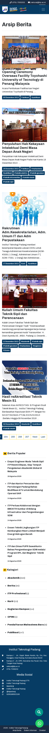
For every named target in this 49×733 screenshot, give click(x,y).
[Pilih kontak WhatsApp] (39, 723)
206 (20, 437)
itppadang (10, 686)
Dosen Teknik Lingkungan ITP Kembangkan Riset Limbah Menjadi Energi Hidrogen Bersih (26, 530)
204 (6, 437)
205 (13, 437)
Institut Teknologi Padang (16, 683)
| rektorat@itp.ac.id (38, 2)
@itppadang (11, 692)
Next (35, 437)
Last (43, 437)
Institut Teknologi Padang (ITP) (18, 681)
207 (27, 437)
